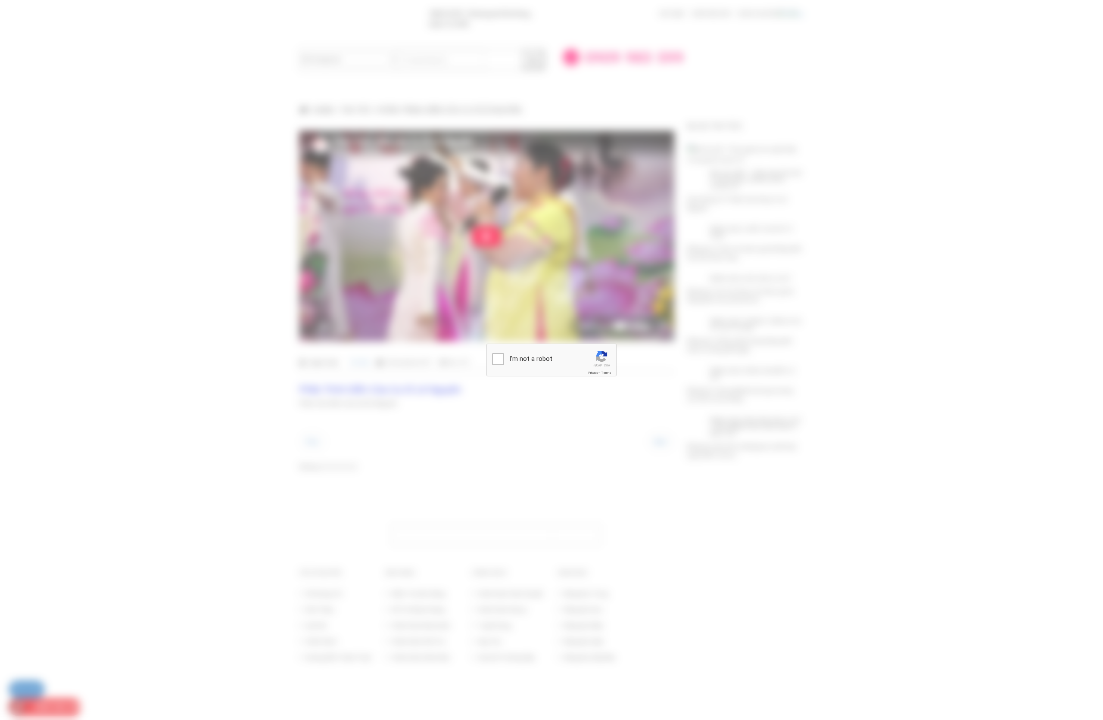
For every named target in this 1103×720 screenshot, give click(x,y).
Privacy (593, 373)
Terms (606, 373)
